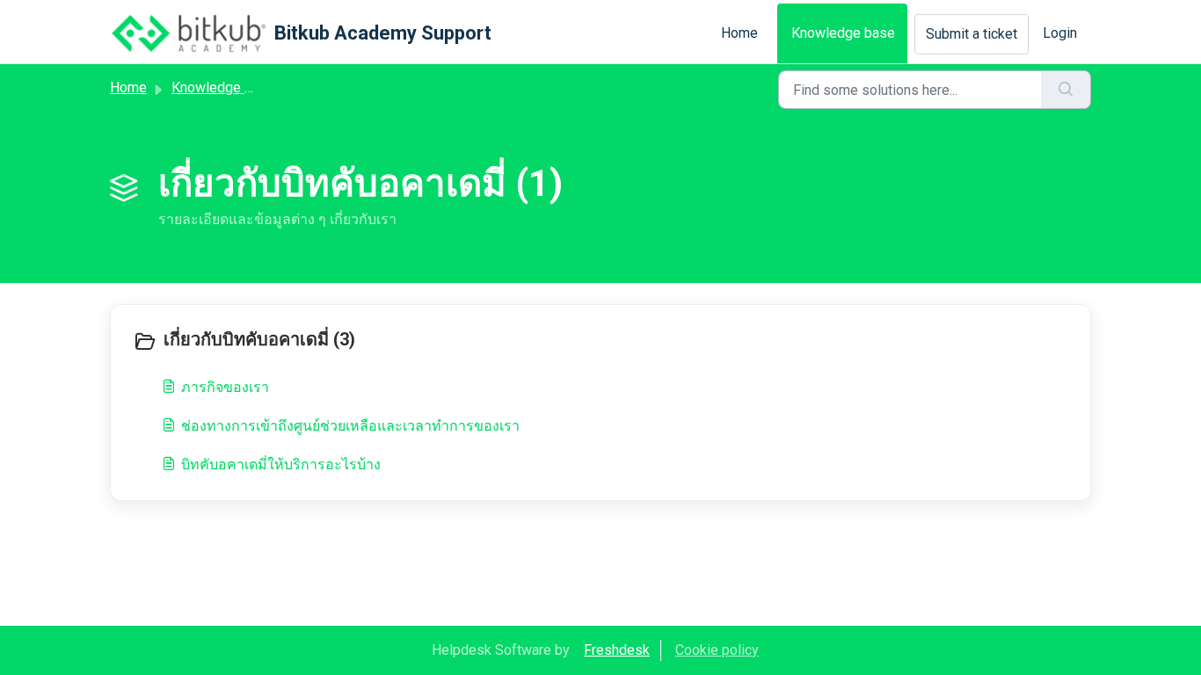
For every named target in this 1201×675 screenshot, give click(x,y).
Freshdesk (617, 650)
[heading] (362, 341)
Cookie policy (717, 650)
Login (1060, 33)
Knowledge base (843, 33)
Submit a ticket (971, 33)
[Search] (1066, 89)
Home (739, 33)
